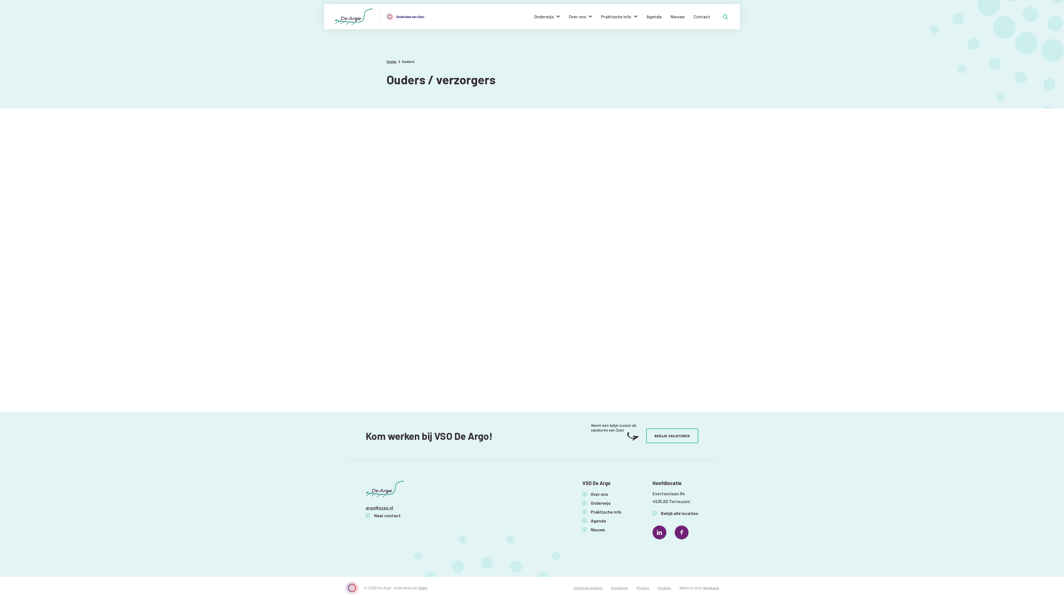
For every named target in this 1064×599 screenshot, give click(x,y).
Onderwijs (544, 16)
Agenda (654, 16)
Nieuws (678, 16)
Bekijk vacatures (672, 435)
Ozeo (422, 587)
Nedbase (711, 587)
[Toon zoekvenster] (725, 16)
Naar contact (387, 515)
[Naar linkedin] (659, 532)
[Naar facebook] (682, 532)
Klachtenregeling (588, 587)
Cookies (664, 587)
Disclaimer (619, 587)
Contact (702, 16)
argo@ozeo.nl (379, 507)
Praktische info (616, 16)
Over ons (577, 16)
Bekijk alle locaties (679, 513)
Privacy (643, 587)
